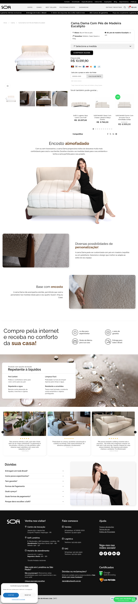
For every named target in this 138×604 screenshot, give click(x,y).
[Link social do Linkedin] (113, 134)
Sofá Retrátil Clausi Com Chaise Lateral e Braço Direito (102, 117)
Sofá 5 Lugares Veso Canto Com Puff (80, 117)
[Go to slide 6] (103, 128)
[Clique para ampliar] (7, 85)
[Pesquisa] (125, 7)
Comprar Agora (81, 53)
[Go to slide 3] (97, 128)
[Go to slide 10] (111, 128)
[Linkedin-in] (114, 553)
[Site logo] (6, 7)
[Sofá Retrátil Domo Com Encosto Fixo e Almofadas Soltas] (124, 104)
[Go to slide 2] (95, 128)
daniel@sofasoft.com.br (71, 581)
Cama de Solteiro (89, 85)
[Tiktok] (105, 553)
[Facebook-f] (110, 553)
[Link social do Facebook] (108, 134)
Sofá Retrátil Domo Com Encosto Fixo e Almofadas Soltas (124, 117)
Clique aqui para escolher (35, 581)
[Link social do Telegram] (116, 134)
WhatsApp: (69, 530)
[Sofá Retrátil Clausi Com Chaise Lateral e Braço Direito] (102, 104)
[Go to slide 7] (105, 128)
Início (5, 23)
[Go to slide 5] (101, 128)
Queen (100, 85)
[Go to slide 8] (107, 128)
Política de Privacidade (18, 599)
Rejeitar (28, 595)
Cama (13, 23)
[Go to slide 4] (99, 128)
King (96, 85)
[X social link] (110, 134)
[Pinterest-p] (118, 553)
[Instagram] (101, 553)
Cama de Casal (79, 85)
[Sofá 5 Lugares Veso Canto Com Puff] (81, 104)
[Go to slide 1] (93, 128)
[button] (6, 98)
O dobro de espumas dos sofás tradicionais (64, 13)
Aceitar (11, 595)
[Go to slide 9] (109, 128)
